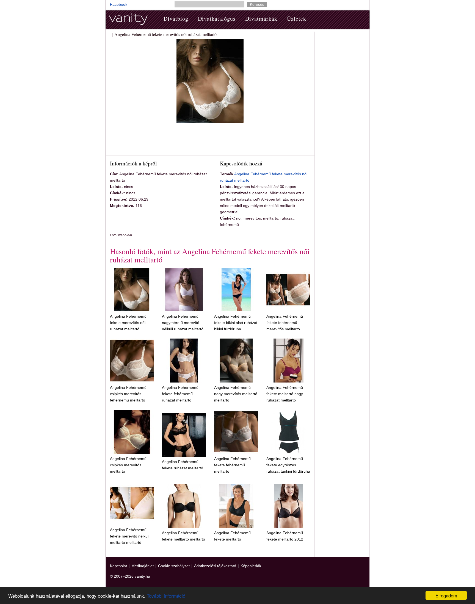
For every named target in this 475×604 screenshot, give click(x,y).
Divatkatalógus (217, 18)
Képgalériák (251, 566)
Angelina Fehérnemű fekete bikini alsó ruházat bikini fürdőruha (235, 322)
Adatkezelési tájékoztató (215, 566)
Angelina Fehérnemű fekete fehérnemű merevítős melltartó (284, 322)
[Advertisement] (210, 141)
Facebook (118, 4)
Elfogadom (446, 595)
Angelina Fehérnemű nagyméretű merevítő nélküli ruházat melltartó (182, 322)
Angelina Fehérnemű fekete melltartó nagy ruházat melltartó (284, 393)
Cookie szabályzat (174, 566)
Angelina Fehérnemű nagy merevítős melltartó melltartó (235, 393)
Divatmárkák (261, 18)
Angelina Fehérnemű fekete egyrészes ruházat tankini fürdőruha (288, 464)
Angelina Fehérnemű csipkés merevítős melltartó (128, 464)
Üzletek (296, 18)
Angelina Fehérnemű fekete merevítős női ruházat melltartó (128, 322)
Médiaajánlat (142, 566)
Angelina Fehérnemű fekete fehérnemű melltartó (232, 464)
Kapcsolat (118, 566)
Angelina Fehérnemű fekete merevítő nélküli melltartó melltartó (129, 536)
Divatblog (176, 18)
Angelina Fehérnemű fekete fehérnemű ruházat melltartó (180, 393)
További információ (166, 595)
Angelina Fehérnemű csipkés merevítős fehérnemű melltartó (128, 393)
